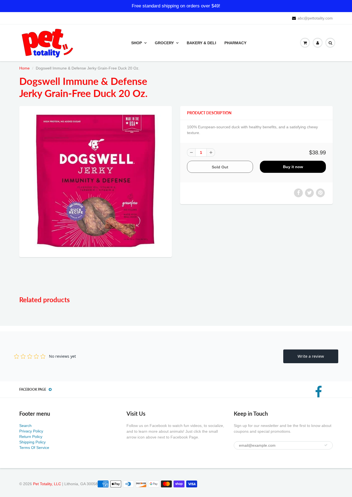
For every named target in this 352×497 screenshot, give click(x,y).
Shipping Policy (32, 442)
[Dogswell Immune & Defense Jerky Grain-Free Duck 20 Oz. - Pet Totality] (95, 181)
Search (25, 425)
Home (24, 68)
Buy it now (293, 167)
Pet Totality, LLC (47, 484)
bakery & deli (201, 43)
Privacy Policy (31, 431)
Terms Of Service (34, 447)
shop (136, 43)
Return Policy (30, 436)
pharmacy (235, 43)
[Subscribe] (326, 445)
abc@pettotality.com (315, 18)
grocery (164, 43)
